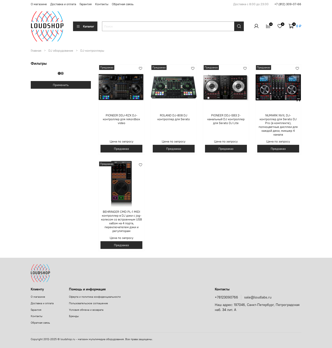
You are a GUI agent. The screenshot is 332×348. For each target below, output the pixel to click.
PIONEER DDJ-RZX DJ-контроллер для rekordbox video (121, 119)
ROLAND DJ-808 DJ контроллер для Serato (173, 117)
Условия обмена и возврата (86, 310)
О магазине (39, 4)
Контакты (101, 4)
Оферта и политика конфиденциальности (95, 296)
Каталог (88, 26)
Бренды (74, 316)
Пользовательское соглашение (88, 303)
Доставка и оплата (63, 4)
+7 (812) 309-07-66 (287, 4)
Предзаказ (121, 149)
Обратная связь (123, 4)
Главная (36, 50)
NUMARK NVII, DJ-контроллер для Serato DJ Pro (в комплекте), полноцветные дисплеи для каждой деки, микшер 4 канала (278, 124)
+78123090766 (226, 297)
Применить (61, 85)
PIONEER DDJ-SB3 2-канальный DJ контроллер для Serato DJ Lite (226, 119)
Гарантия (86, 4)
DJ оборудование (60, 50)
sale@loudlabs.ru (257, 297)
